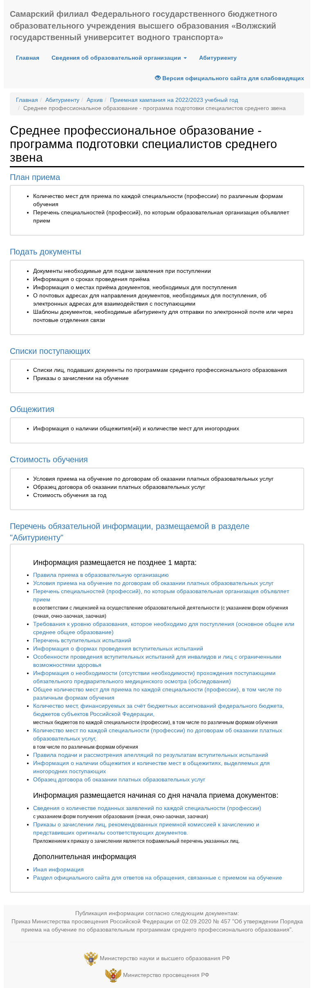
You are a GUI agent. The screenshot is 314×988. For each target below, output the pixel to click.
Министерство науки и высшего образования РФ (165, 958)
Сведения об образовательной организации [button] (117, 57)
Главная (30, 57)
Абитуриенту (218, 57)
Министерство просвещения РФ (166, 975)
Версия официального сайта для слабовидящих (232, 78)
